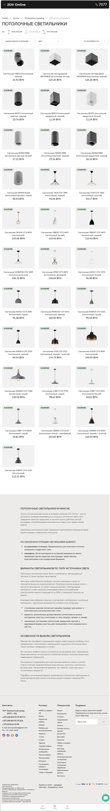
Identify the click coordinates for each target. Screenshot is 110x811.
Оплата (60, 725)
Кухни (41, 716)
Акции (59, 710)
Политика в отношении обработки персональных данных (63, 767)
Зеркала (42, 743)
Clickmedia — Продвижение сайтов (51, 787)
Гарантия (60, 740)
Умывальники (44, 758)
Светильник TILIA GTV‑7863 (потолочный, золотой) (91, 194)
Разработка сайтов (45, 785)
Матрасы (42, 761)
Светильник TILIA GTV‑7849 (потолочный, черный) (55, 194)
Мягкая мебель (45, 755)
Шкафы (42, 725)
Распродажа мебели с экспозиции (44, 766)
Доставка (61, 737)
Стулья (41, 740)
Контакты (61, 776)
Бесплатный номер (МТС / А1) (13, 712)
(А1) (12, 721)
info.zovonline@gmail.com (17, 728)
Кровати (42, 734)
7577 (103, 4)
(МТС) (13, 717)
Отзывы (60, 717)
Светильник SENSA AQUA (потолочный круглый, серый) (18, 194)
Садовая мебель (45, 746)
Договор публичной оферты (61, 751)
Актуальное (61, 713)
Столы (41, 737)
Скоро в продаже (46, 772)
